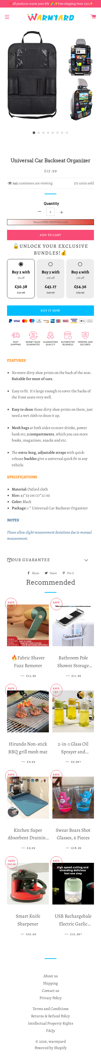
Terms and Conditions (51, 1008)
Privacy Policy (50, 998)
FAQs (50, 1030)
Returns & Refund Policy (50, 1016)
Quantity (51, 203)
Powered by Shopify (51, 1048)
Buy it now (50, 310)
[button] (50, 560)
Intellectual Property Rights (50, 1023)
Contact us (50, 990)
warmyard (57, 1041)
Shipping (50, 983)
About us (50, 976)
